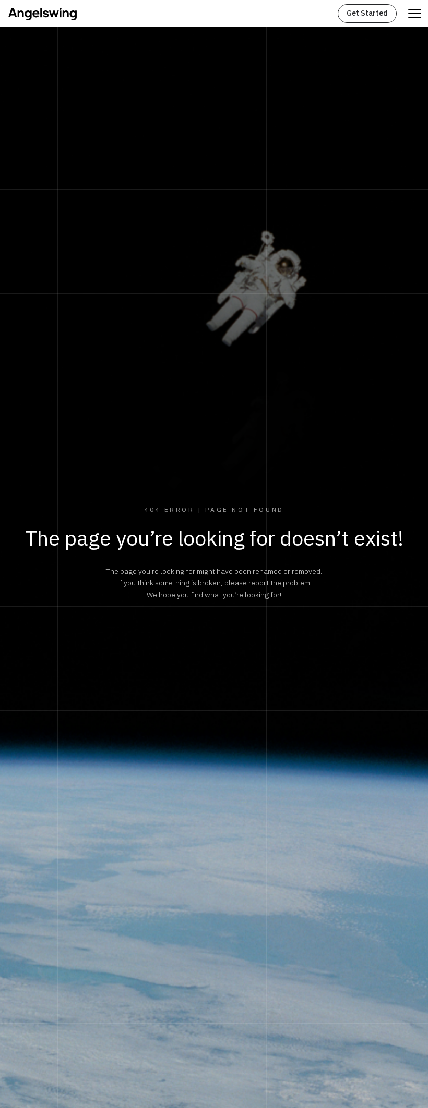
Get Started (367, 13)
